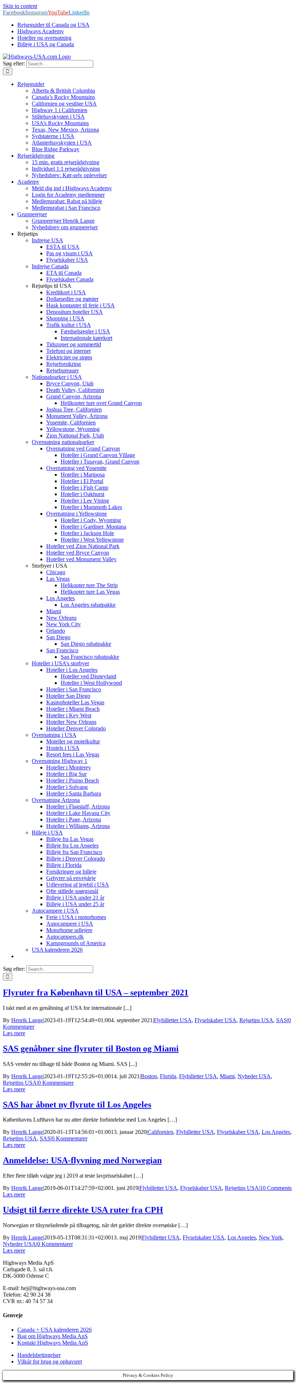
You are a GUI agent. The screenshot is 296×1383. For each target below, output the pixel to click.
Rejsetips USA (256, 1020)
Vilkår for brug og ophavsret (49, 1361)
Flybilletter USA (173, 1020)
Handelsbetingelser (39, 1355)
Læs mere (14, 1033)
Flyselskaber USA (215, 1020)
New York (270, 1237)
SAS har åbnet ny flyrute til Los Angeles (77, 1104)
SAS (281, 1020)
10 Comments (276, 1188)
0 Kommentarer (56, 1083)
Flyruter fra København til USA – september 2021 (95, 992)
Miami (227, 1076)
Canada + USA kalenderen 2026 (54, 1330)
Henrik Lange (27, 1020)
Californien (160, 1132)
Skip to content (20, 6)
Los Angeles (276, 1132)
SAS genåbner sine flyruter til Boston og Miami (91, 1048)
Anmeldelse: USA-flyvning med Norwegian (82, 1160)
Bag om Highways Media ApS (52, 1336)
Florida (168, 1076)
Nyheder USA (254, 1076)
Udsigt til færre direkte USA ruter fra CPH (83, 1210)
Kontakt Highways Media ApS (52, 1343)
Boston (149, 1076)
